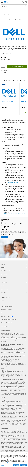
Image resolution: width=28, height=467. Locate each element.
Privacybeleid (4, 313)
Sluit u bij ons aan (5, 270)
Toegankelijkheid (5, 326)
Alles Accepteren (23, 465)
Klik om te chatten (18, 390)
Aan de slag (4, 236)
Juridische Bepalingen (6, 322)
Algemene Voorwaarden (7, 309)
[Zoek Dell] (25, 6)
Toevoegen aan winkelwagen (17, 66)
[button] (22, 2)
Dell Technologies (5, 297)
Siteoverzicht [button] (4, 274)
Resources (3, 292)
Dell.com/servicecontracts (6, 360)
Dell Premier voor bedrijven (7, 301)
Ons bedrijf (3, 285)
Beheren (2, 465)
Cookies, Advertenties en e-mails (8, 319)
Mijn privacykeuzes (6, 316)
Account (3, 264)
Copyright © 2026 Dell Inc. (7, 306)
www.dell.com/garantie (12, 182)
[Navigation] (2, 2)
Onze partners (4, 289)
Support (3, 267)
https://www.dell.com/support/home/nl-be (14, 213)
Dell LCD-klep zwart (8, 101)
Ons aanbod (4, 282)
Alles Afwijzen (16, 465)
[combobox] (14, 6)
